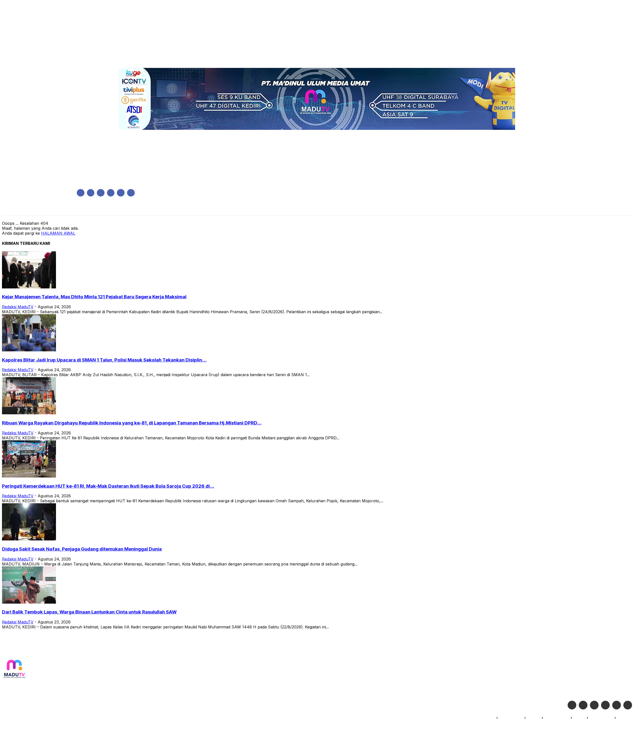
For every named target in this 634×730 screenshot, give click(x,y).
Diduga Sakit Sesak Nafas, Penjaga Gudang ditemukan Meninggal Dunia (82, 549)
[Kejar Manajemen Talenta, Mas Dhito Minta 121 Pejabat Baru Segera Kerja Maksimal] (29, 286)
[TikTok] (111, 193)
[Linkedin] (101, 193)
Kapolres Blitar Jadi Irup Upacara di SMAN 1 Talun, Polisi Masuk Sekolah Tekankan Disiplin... (104, 360)
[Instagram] (91, 193)
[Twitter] (583, 705)
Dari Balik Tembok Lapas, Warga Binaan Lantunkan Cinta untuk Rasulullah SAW (89, 612)
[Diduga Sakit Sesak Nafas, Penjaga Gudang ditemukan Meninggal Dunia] (29, 538)
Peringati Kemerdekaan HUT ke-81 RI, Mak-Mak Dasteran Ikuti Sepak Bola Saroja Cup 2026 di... (108, 486)
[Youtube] (131, 193)
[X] (121, 193)
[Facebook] (80, 193)
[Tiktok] (616, 705)
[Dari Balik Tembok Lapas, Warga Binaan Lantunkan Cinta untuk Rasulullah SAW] (29, 602)
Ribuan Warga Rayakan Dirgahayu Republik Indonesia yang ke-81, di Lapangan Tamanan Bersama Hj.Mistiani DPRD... (132, 423)
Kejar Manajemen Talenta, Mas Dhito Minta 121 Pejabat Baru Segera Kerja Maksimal (94, 297)
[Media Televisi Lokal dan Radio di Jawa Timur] (14, 669)
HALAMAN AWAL (58, 233)
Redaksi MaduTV (17, 306)
